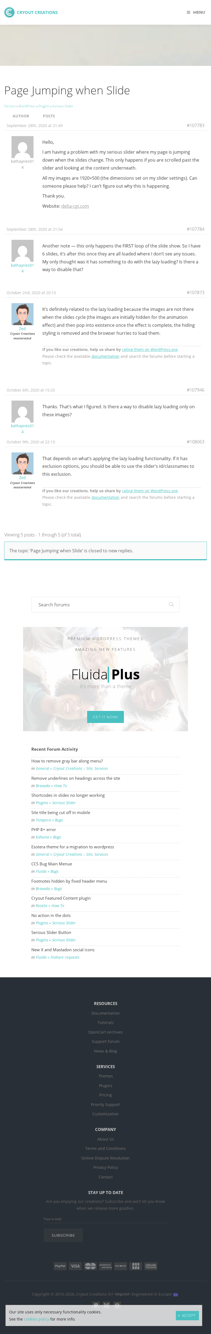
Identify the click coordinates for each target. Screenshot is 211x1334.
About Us (105, 1139)
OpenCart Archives (105, 1032)
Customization (105, 1113)
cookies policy (36, 1319)
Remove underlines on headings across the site (75, 778)
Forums (10, 106)
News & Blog (105, 1051)
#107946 (195, 389)
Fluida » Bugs (47, 871)
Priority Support (105, 1104)
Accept (189, 1315)
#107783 (195, 125)
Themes (105, 1076)
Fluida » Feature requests (57, 957)
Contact (106, 1177)
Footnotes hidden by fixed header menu (69, 881)
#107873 (195, 292)
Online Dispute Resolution (105, 1158)
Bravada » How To (51, 785)
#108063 (195, 441)
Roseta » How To (50, 905)
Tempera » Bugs (49, 820)
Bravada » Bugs (49, 888)
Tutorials (106, 1022)
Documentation (105, 1013)
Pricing (105, 1095)
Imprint (122, 1294)
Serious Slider (62, 106)
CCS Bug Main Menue (51, 863)
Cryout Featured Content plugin (61, 898)
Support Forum (106, 1041)
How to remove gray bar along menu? (67, 761)
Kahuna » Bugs (48, 837)
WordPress (27, 106)
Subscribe (63, 1235)
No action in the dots (51, 915)
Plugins (43, 106)
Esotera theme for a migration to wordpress (72, 846)
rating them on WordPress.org (149, 349)
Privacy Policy (105, 1167)
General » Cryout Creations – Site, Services (72, 768)
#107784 (195, 229)
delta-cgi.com (75, 206)
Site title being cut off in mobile (60, 812)
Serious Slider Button (51, 932)
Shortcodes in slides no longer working (68, 795)
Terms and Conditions (105, 1148)
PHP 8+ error (43, 829)
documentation (105, 356)
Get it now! (105, 717)
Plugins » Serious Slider (56, 802)
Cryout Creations (37, 12)
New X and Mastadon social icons (63, 949)
